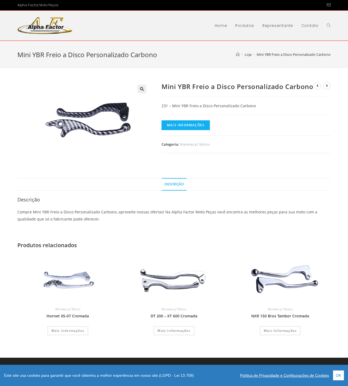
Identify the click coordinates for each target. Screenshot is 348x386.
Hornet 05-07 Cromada (67, 315)
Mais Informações (185, 125)
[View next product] (327, 86)
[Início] (238, 54)
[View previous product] (317, 86)
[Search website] (329, 26)
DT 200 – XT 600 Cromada (174, 315)
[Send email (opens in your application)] (328, 5)
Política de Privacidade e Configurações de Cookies (284, 375)
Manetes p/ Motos (195, 144)
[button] (142, 89)
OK (338, 375)
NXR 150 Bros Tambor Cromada (280, 315)
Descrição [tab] (174, 184)
